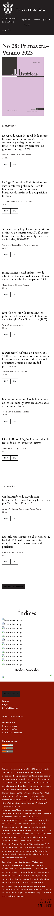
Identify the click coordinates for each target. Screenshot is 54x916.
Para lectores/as (9, 726)
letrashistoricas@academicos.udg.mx (19, 810)
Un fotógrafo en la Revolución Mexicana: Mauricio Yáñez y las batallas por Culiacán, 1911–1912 (26, 500)
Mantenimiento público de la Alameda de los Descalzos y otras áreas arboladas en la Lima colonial (25, 403)
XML (14, 164)
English (5, 704)
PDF (6, 164)
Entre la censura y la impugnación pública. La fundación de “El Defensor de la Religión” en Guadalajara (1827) (25, 316)
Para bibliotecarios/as (12, 733)
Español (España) (10, 708)
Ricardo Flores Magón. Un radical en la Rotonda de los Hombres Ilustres (25, 441)
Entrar (27, 25)
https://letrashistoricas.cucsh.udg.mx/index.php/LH (25, 803)
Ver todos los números (13, 587)
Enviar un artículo (11, 694)
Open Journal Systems (12, 716)
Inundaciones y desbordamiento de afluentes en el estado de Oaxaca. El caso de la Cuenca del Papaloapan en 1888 (26, 276)
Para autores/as (9, 729)
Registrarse (25, 20)
